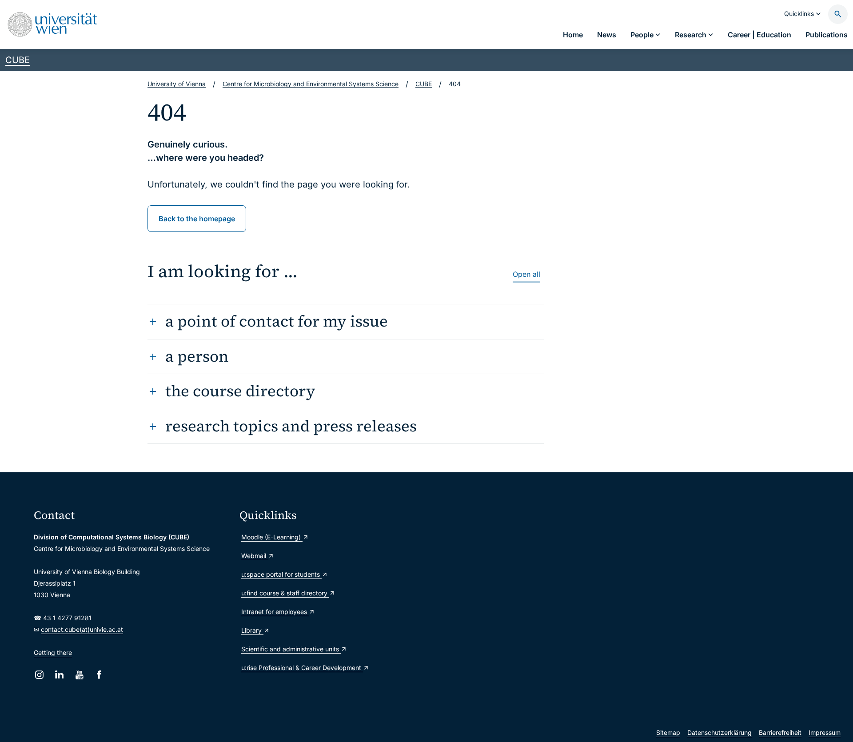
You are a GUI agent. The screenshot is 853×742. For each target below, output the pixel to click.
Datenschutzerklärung (719, 732)
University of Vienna (176, 84)
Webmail (254, 555)
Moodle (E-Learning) (272, 537)
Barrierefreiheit (780, 732)
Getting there (53, 652)
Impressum (825, 732)
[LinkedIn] (59, 675)
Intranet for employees (275, 611)
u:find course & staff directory (285, 593)
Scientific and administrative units (291, 649)
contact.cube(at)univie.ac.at (82, 629)
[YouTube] (79, 675)
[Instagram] (39, 675)
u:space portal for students (281, 574)
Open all (526, 274)
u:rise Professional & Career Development (302, 667)
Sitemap (668, 732)
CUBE (17, 60)
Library (252, 630)
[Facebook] (99, 675)
